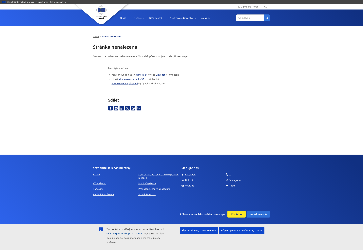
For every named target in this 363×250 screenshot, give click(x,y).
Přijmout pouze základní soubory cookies (241, 230)
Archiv (96, 174)
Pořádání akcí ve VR (103, 194)
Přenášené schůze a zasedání (154, 188)
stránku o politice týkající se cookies (124, 233)
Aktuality (205, 17)
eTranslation (99, 183)
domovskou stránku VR (131, 79)
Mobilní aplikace (147, 183)
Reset (260, 18)
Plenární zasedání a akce (181, 17)
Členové (138, 17)
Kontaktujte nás (258, 214)
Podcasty (98, 188)
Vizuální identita (147, 194)
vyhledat (160, 74)
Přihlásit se (236, 214)
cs (265, 6)
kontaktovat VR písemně (125, 83)
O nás (123, 17)
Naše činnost (155, 17)
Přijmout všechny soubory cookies (199, 230)
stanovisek (142, 74)
